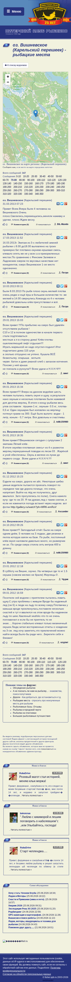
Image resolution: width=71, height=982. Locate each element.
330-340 (28, 193)
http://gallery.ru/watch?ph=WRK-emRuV (33, 506)
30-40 (42, 176)
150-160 (28, 183)
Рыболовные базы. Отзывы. (27, 706)
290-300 (50, 190)
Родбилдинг (14, 912)
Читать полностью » (32, 795)
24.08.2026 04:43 (28, 924)
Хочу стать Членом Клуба (22, 893)
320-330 (17, 193)
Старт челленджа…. (33, 851)
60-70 (6, 180)
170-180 (50, 183)
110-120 (51, 180)
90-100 (30, 180)
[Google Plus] (66, 202)
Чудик (65, 579)
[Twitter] (62, 202)
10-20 (26, 176)
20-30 (34, 176)
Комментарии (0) (21, 224)
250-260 (7, 190)
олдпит (64, 642)
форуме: (31, 685)
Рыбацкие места (21, 700)
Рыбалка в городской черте (27, 710)
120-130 (62, 180)
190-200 (7, 187)
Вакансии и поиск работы (22, 918)
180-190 (60, 183)
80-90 (22, 180)
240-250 (60, 187)
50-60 (59, 176)
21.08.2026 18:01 (44, 927)
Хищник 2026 (15, 905)
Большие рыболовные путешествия (31, 716)
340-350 (39, 193)
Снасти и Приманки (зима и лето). (26, 899)
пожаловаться (44, 224)
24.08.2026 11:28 (51, 915)
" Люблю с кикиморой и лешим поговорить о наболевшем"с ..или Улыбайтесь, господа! (40, 821)
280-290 (39, 190)
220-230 (39, 187)
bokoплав (25, 813)
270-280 (28, 190)
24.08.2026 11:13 (45, 918)
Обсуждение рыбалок (24, 688)
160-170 (39, 183)
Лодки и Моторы (17, 896)
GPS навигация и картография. (25, 915)
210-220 (28, 187)
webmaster (48, 980)
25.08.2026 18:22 (36, 896)
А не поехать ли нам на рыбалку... (30, 691)
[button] (35, 113)
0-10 (18, 176)
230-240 (50, 187)
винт (65, 373)
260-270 (17, 190)
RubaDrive (24, 773)
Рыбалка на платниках (24, 713)
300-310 (60, 190)
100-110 (41, 180)
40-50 (51, 176)
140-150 (17, 183)
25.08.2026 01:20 (46, 908)
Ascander (63, 511)
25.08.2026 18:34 (46, 893)
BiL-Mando (62, 224)
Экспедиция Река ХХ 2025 (22, 908)
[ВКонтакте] (58, 202)
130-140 (7, 183)
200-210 (17, 187)
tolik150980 (62, 422)
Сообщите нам (9, 167)
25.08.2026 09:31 (32, 905)
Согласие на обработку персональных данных (27, 974)
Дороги (16, 697)
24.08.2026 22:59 (31, 912)
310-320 (7, 193)
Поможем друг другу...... (21, 927)
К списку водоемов (17, 65)
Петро (65, 272)
